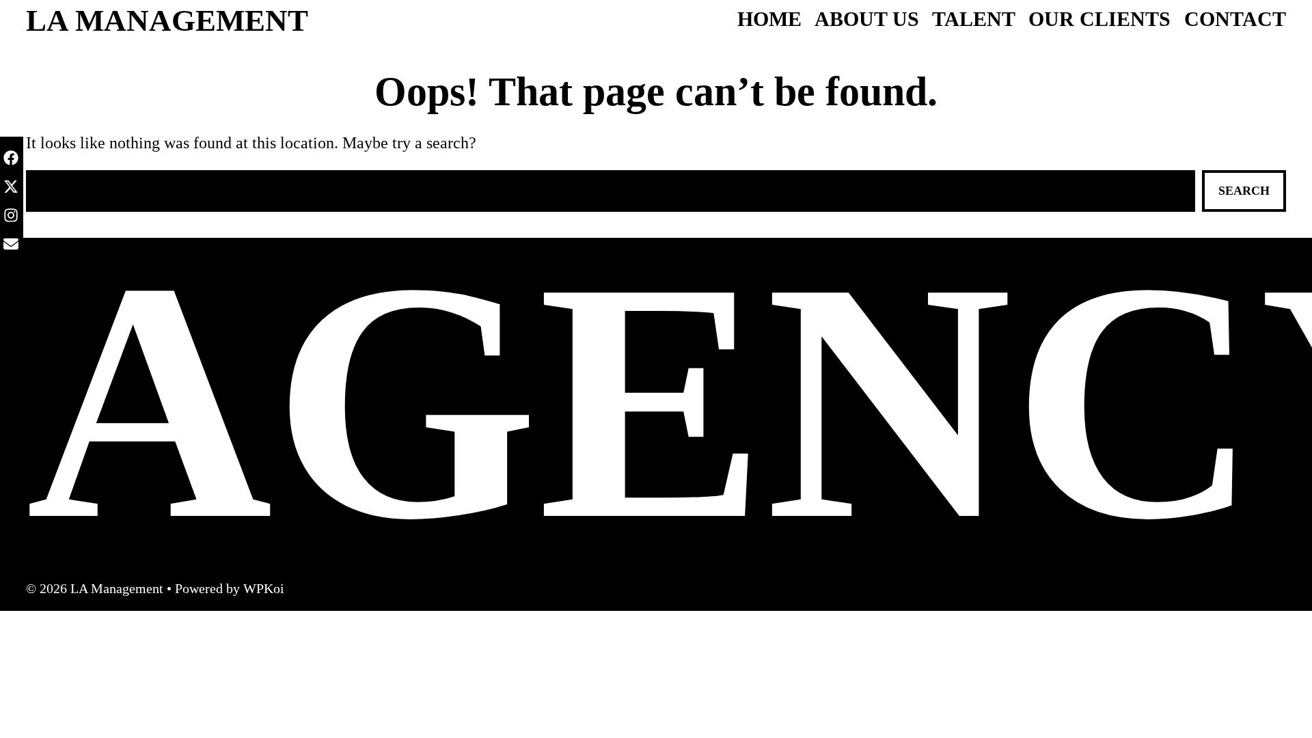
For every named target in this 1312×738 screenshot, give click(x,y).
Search (1244, 190)
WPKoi (263, 588)
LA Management (167, 20)
